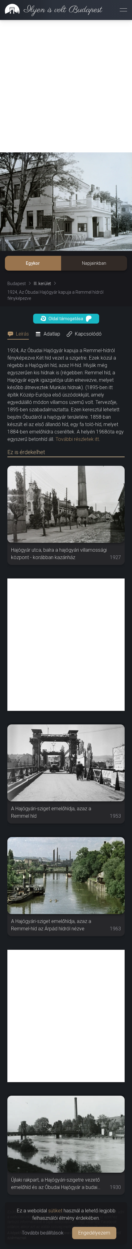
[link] (51, 9)
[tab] (20, 334)
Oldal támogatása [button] (66, 318)
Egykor (33, 263)
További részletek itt (77, 439)
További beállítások (43, 1233)
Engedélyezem (94, 1233)
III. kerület (42, 283)
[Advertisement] (66, 86)
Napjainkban (94, 263)
